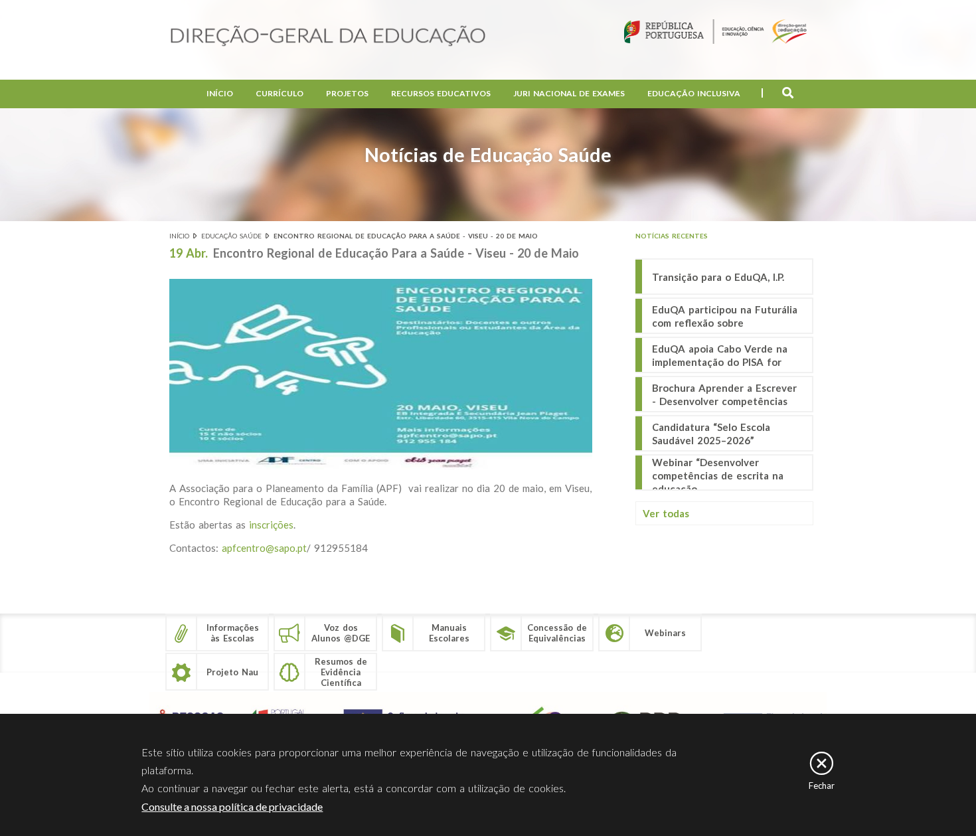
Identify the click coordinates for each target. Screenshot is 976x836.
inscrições (269, 525)
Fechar (822, 785)
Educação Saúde (231, 236)
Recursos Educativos (441, 93)
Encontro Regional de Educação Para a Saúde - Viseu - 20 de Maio (406, 236)
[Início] (328, 36)
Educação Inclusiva (693, 93)
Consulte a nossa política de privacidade (232, 806)
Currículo (279, 93)
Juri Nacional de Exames (569, 93)
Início (219, 93)
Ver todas (666, 513)
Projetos (347, 93)
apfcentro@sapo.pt (264, 548)
